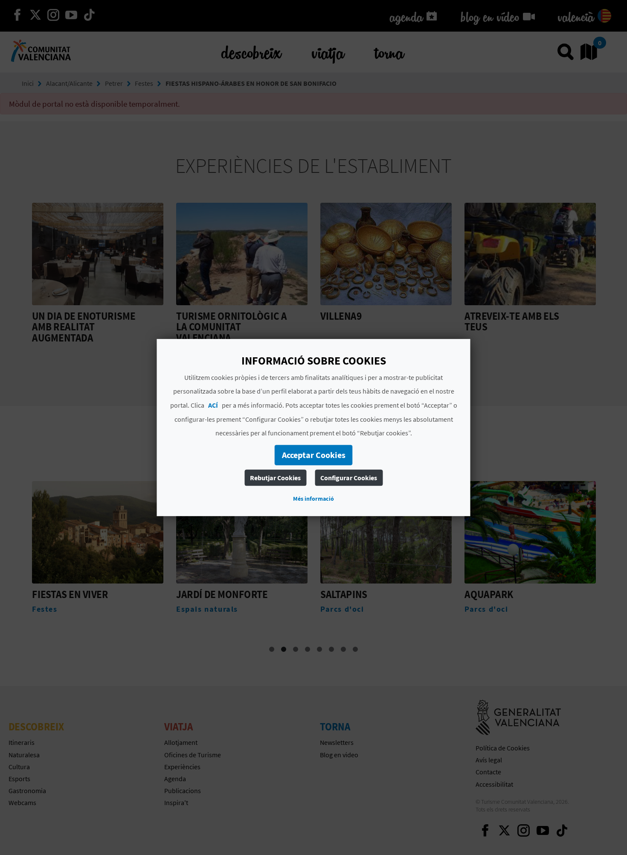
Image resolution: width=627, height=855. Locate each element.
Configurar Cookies (348, 477)
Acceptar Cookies (313, 454)
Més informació (313, 498)
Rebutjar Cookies (275, 477)
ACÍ (213, 405)
